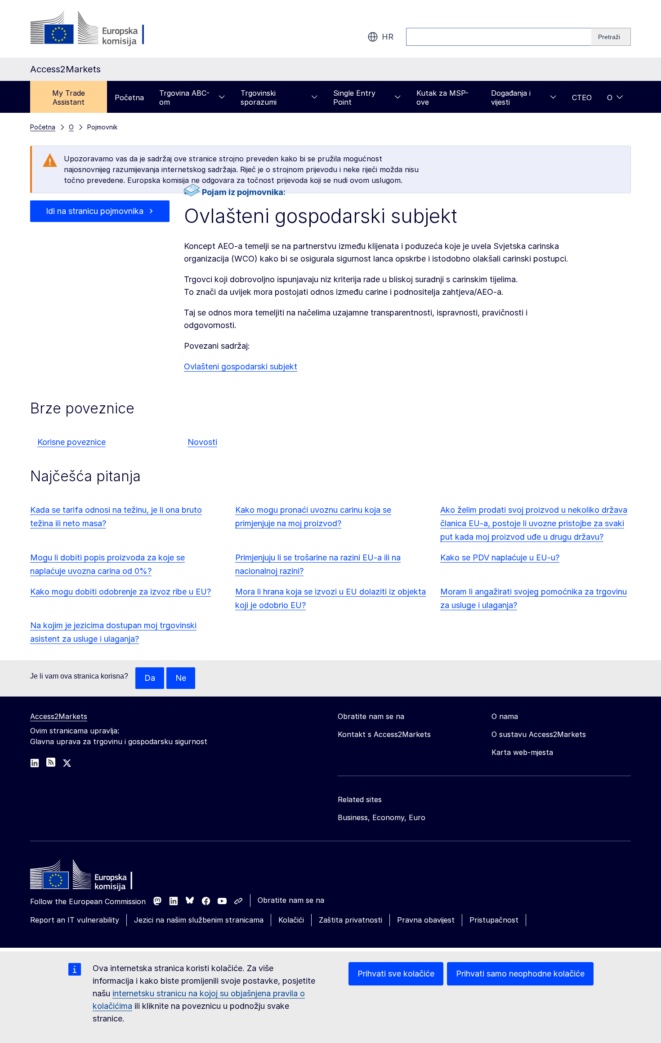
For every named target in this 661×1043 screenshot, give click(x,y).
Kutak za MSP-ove (442, 98)
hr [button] (387, 36)
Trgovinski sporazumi (259, 98)
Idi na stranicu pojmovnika (94, 211)
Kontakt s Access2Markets (384, 734)
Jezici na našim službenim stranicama (199, 919)
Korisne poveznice (71, 442)
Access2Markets (58, 716)
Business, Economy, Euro (381, 817)
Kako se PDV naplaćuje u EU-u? (499, 557)
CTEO (582, 97)
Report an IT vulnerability (74, 919)
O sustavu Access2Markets (538, 734)
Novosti (202, 442)
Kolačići (291, 919)
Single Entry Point (354, 98)
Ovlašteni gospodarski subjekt (240, 366)
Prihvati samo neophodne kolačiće (520, 973)
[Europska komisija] (102, 29)
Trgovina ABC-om (184, 98)
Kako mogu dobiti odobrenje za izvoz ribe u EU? (120, 591)
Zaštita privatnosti (350, 919)
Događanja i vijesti (511, 98)
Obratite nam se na (291, 900)
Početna (129, 97)
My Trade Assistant (68, 98)
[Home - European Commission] (95, 876)
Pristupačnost (493, 919)
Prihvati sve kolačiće (395, 973)
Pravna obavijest (426, 919)
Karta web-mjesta (522, 752)
